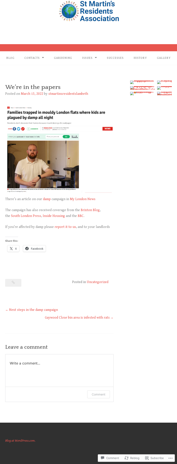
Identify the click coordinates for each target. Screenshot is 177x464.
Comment (98, 394)
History (140, 58)
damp (47, 199)
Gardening (63, 58)
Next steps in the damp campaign (33, 310)
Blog (10, 58)
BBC (81, 216)
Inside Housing (54, 216)
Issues (87, 58)
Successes (115, 58)
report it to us (65, 227)
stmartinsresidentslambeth (68, 94)
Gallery (164, 58)
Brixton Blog (90, 210)
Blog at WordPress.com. (20, 441)
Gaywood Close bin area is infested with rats (77, 318)
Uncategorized (97, 282)
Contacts (32, 58)
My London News (82, 199)
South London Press (26, 216)
